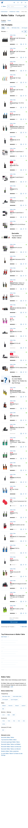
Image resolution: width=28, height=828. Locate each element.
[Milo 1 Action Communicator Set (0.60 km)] (14, 502)
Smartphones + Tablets (14, 11)
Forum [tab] (9, 20)
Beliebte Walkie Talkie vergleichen (10, 777)
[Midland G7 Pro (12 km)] (14, 514)
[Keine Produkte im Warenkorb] (25, 2)
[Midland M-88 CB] (14, 356)
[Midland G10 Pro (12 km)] (14, 561)
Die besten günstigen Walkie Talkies (10, 768)
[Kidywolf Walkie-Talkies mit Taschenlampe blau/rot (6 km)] (14, 66)
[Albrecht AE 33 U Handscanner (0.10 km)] (14, 537)
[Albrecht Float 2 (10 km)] (14, 405)
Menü (4, 6)
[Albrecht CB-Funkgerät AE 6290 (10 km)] (14, 585)
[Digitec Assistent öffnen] (22, 2)
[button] (26, 35)
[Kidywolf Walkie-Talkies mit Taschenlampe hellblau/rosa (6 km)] (14, 128)
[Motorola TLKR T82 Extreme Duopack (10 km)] (14, 53)
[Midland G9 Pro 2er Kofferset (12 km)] (14, 225)
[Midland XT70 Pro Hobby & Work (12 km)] (14, 368)
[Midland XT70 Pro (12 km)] (14, 297)
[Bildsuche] (25, 6)
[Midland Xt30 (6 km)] (14, 455)
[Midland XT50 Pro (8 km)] (14, 549)
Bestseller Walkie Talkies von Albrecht (11, 775)
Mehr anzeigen (14, 622)
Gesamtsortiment (3, 11)
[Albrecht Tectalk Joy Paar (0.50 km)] (14, 610)
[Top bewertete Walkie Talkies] (14, 236)
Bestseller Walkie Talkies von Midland (10, 770)
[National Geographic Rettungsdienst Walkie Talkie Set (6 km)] (14, 392)
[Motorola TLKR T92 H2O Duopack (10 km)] (14, 91)
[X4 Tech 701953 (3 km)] (14, 490)
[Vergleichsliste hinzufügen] (21, 44)
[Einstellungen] (14, 2)
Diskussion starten (15, 640)
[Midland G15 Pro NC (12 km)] (14, 344)
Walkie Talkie (13, 35)
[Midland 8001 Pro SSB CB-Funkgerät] (14, 202)
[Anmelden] (18, 2)
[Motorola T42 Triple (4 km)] (14, 79)
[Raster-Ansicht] (22, 31)
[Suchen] (9, 6)
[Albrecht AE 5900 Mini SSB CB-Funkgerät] (14, 309)
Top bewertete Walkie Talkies (9, 766)
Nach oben (24, 626)
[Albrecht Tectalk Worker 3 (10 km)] (14, 152)
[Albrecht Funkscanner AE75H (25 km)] (14, 260)
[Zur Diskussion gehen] (14, 650)
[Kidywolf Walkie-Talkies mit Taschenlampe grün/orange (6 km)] (14, 284)
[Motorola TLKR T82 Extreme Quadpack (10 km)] (14, 40)
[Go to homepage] (2, 2)
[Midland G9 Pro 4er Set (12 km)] (14, 248)
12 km (8, 27)
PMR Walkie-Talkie (15, 27)
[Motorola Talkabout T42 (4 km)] (14, 272)
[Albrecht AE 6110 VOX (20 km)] (14, 332)
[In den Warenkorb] (26, 44)
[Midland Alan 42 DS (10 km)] (14, 141)
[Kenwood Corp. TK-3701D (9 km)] (14, 104)
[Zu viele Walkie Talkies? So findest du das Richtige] (14, 380)
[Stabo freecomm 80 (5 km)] (14, 573)
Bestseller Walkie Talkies (7, 764)
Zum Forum (4, 636)
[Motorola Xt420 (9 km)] (14, 165)
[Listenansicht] (25, 31)
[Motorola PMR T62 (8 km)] (14, 116)
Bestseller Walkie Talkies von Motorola (11, 773)
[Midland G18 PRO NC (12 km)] (14, 478)
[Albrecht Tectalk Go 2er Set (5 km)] (14, 526)
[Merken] (23, 44)
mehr (12, 713)
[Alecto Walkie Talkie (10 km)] (14, 467)
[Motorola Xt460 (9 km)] (14, 417)
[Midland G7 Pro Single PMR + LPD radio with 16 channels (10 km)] (14, 597)
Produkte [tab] (3, 20)
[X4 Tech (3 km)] (14, 321)
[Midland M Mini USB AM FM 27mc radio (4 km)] (14, 429)
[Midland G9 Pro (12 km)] (14, 190)
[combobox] (3, 28)
